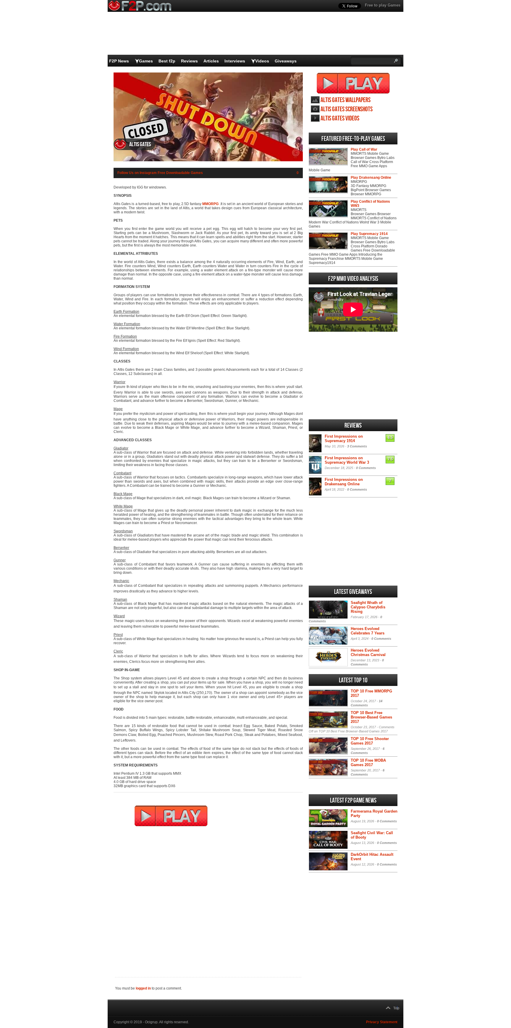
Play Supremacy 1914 (369, 234)
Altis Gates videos (340, 119)
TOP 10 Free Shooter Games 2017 (370, 741)
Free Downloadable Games (180, 173)
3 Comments (357, 446)
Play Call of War (364, 149)
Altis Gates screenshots (347, 109)
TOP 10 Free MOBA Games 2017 (368, 762)
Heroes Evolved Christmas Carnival (368, 652)
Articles (211, 61)
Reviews (189, 61)
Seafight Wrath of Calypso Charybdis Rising (368, 607)
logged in (143, 988)
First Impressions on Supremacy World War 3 (347, 460)
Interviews (234, 61)
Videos (262, 61)
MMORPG (210, 204)
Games (146, 61)
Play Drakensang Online (371, 177)
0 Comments (366, 468)
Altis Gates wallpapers (346, 100)
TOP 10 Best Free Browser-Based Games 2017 (371, 717)
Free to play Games (382, 5)
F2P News (119, 61)
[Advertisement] (208, 898)
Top (396, 1008)
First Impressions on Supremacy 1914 (344, 438)
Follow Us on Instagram (137, 173)
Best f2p (167, 61)
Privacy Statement (381, 1022)
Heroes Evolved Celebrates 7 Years (367, 630)
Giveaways (286, 61)
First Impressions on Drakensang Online (344, 481)
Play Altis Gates (353, 83)
